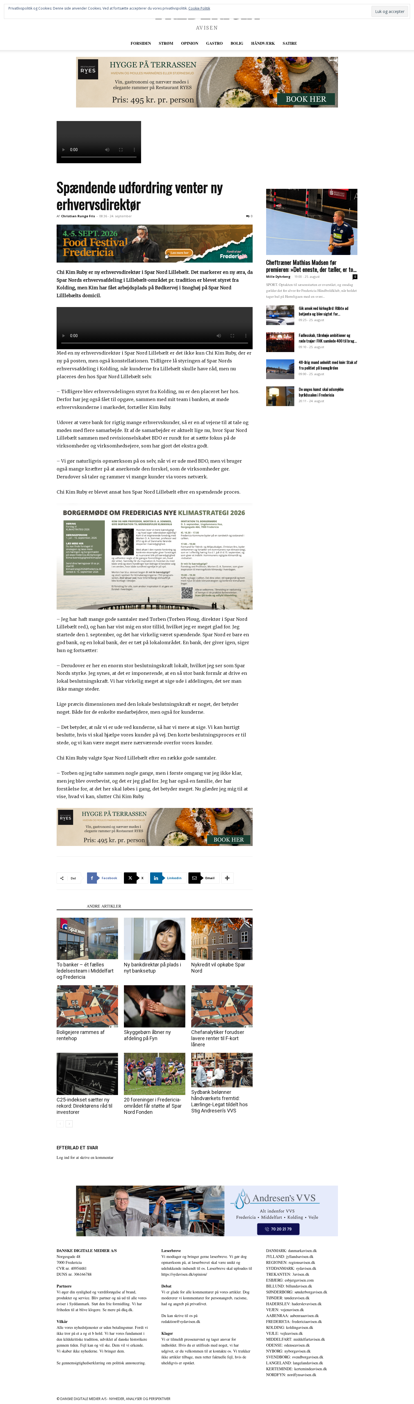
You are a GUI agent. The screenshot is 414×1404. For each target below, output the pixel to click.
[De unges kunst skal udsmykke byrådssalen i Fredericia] (280, 396)
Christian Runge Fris (78, 216)
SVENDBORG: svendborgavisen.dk (294, 1357)
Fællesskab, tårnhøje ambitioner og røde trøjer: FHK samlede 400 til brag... (328, 338)
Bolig (237, 43)
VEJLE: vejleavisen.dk (284, 1333)
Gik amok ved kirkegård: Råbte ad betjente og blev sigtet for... (323, 311)
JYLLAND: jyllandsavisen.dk (289, 1256)
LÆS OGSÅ (70, 906)
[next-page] (69, 1123)
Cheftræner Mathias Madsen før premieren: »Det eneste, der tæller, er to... (311, 266)
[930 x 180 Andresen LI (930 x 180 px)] (207, 1211)
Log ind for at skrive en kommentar (85, 1157)
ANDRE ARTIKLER (104, 906)
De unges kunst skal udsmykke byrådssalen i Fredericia (321, 392)
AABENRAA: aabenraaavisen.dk (292, 1315)
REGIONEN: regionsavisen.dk (290, 1262)
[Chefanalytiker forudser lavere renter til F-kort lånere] (222, 1006)
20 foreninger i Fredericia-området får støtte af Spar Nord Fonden (153, 1106)
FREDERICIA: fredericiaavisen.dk (294, 1321)
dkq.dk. (127, 1309)
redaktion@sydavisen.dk (180, 1321)
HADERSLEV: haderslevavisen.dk (294, 1303)
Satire (290, 43)
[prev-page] (60, 1123)
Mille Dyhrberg (278, 276)
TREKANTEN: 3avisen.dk (287, 1274)
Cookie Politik (199, 8)
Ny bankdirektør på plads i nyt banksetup (152, 968)
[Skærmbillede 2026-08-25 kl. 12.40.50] (155, 556)
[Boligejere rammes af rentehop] (87, 1006)
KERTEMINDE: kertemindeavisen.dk (296, 1368)
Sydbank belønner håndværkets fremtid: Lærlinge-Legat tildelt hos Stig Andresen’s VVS (219, 1101)
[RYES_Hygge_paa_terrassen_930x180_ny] (207, 82)
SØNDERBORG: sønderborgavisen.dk (296, 1292)
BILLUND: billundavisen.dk (289, 1286)
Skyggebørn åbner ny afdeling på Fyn (147, 1035)
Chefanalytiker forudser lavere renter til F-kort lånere (217, 1038)
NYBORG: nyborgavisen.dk (288, 1351)
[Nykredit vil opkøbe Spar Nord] (222, 939)
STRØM (166, 43)
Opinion (189, 43)
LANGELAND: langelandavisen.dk (294, 1362)
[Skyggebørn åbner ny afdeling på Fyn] (154, 1006)
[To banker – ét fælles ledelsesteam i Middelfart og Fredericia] (87, 939)
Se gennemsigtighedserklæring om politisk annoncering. (101, 1362)
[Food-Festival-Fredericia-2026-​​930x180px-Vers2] (155, 244)
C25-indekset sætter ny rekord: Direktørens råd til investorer (84, 1106)
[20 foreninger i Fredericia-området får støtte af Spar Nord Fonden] (154, 1074)
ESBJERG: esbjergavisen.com (290, 1280)
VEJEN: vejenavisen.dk (285, 1309)
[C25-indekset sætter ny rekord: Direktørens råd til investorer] (87, 1074)
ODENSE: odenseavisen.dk (288, 1345)
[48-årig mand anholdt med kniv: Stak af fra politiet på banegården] (280, 369)
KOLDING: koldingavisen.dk (289, 1327)
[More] (227, 878)
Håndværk (263, 43)
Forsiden (141, 43)
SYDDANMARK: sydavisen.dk (291, 1268)
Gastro (214, 43)
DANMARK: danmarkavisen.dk (291, 1250)
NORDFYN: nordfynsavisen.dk (291, 1374)
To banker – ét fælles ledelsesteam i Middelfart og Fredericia (85, 971)
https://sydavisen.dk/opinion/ (184, 1274)
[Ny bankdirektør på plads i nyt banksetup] (154, 939)
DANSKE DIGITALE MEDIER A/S (87, 1250)
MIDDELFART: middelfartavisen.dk (295, 1339)
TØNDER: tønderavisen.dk (288, 1297)
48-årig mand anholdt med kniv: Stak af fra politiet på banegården (328, 365)
